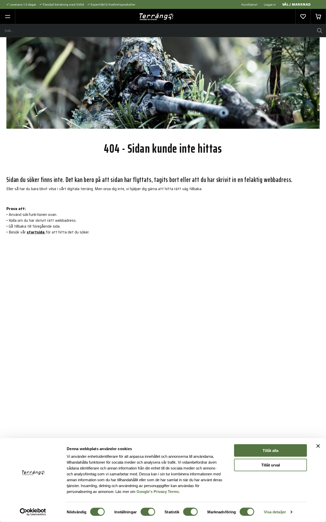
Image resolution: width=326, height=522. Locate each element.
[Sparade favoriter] (303, 16)
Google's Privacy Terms (158, 491)
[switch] (148, 512)
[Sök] (319, 30)
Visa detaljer (275, 512)
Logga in (270, 4)
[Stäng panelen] (318, 446)
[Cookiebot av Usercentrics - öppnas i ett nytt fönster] (33, 512)
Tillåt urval (270, 465)
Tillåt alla (270, 450)
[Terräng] (157, 16)
